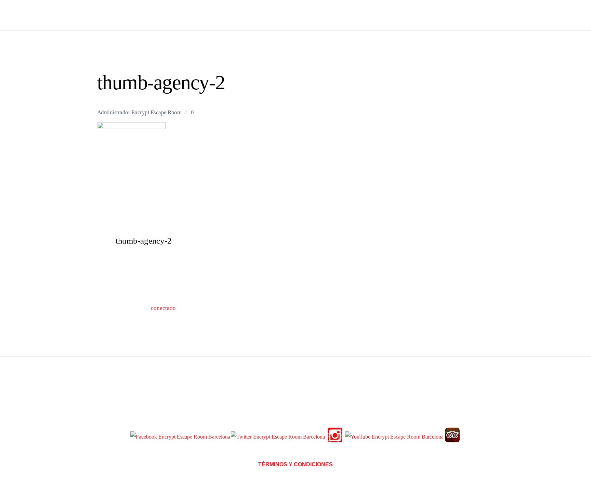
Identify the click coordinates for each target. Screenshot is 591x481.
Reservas (357, 15)
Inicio (324, 15)
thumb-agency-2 (161, 82)
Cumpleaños (433, 15)
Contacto (475, 15)
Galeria (392, 15)
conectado (163, 308)
